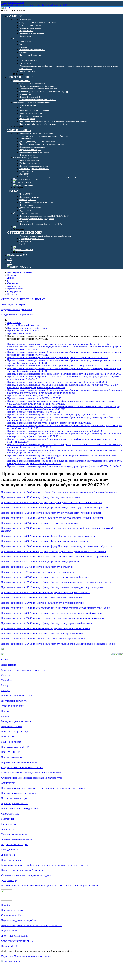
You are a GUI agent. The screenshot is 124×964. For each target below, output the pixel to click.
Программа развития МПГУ (15, 747)
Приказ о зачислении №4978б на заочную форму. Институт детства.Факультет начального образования (54, 556)
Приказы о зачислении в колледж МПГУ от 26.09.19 (34, 412)
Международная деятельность (16, 721)
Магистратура (8, 824)
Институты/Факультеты (19, 272)
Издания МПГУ (9, 946)
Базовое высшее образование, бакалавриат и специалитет (31, 772)
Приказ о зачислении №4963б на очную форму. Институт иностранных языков (42, 633)
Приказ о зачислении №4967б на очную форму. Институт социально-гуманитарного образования (51, 613)
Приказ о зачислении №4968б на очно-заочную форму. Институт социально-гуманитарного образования (55, 608)
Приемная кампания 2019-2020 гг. (24, 330)
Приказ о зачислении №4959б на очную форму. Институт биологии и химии (40, 497)
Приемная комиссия (11, 757)
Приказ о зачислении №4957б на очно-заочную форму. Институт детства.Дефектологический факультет (55, 507)
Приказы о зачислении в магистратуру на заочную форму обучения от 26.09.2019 (49, 422)
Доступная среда (9, 880)
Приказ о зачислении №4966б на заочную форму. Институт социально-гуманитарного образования (52, 618)
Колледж (11, 275)
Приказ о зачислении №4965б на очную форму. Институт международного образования (46, 623)
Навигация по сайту (14, 10)
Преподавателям (15, 288)
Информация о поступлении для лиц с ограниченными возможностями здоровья (43, 788)
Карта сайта (7, 956)
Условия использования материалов (32, 956)
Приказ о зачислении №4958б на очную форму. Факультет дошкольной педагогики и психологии (51, 502)
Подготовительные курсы (14, 798)
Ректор (4, 685)
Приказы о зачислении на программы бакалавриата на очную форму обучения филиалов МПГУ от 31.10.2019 (64, 466)
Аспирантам (13, 286)
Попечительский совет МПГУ (16, 695)
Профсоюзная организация (15, 731)
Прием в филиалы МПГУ (14, 803)
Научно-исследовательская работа (18, 920)
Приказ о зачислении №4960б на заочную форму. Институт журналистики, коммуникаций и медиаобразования (59, 492)
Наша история (8, 665)
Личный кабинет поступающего (22, 5)
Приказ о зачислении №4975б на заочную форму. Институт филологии (38, 572)
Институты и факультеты (14, 700)
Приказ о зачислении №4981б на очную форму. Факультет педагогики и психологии (44, 541)
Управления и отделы (12, 706)
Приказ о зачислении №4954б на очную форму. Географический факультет (39, 523)
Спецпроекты (14, 291)
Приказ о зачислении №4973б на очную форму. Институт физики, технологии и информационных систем (56, 582)
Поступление (14, 322)
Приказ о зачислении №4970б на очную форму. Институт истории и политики (41, 597)
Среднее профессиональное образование (22, 767)
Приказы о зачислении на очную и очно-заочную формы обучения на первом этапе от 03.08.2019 (57, 357)
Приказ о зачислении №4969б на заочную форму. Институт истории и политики (42, 602)
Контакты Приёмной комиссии (23, 325)
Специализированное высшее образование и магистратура (31, 777)
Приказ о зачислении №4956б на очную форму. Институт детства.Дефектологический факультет (51, 512)
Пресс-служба (8, 736)
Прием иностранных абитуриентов (19, 808)
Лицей (10, 277)
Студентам (12, 283)
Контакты (12, 294)
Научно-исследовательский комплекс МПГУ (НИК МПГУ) (31, 925)
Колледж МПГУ (9, 849)
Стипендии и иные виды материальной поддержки (27, 875)
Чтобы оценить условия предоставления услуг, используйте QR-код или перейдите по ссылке (49, 885)
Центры (5, 711)
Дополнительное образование (16, 839)
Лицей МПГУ (8, 854)
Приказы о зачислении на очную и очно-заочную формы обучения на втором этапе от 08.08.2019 (57, 365)
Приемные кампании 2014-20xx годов (27, 328)
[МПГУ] (6, 8)
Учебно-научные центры (14, 834)
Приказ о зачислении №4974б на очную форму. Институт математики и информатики (45, 577)
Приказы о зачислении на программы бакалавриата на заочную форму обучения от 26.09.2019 (56, 414)
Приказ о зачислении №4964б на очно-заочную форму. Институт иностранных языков (45, 628)
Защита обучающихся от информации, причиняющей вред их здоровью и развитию (44, 865)
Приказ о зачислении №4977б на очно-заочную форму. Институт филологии (40, 561)
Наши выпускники (11, 860)
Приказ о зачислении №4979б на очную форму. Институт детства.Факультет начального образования (53, 551)
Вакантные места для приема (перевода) (22, 870)
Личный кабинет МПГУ (57, 5)
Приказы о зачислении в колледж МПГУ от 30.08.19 (34, 398)
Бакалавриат (7, 819)
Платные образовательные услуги (18, 793)
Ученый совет (8, 680)
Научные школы (9, 930)
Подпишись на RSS (13, 2)
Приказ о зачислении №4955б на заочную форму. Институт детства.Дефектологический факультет (52, 518)
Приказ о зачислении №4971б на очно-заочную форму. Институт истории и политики (45, 592)
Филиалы (6, 716)
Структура (6, 675)
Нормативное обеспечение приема (19, 762)
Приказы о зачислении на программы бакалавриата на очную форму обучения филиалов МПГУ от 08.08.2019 (64, 374)
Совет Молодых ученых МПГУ (17, 941)
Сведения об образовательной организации (23, 670)
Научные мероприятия (12, 910)
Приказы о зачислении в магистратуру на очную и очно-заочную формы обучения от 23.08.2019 (57, 382)
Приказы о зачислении (19, 333)
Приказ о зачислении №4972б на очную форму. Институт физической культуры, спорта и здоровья (52, 587)
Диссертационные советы (14, 935)
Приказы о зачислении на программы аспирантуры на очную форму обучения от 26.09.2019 (55, 431)
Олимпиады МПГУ (11, 915)
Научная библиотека (11, 726)
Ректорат (5, 690)
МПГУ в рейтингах (11, 742)
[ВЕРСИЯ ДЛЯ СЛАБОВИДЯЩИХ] (17, 255)
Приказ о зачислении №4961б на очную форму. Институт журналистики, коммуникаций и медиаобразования (58, 644)
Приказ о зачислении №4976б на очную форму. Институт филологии (37, 567)
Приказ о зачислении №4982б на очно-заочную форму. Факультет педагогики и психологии (48, 536)
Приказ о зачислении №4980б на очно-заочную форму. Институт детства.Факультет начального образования (57, 546)
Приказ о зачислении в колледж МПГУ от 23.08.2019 (34, 395)
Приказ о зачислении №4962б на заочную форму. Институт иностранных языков (43, 638)
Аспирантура (8, 783)
